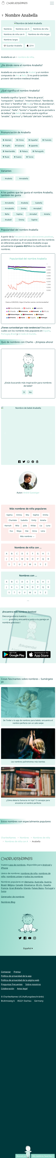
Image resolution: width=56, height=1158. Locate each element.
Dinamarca (29, 885)
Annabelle (9, 208)
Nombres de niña (40, 29)
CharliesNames (8, 837)
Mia (27, 515)
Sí (24, 392)
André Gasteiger (31, 492)
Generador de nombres (12, 896)
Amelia (47, 214)
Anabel (32, 72)
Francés (47, 140)
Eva (11, 531)
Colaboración (7, 988)
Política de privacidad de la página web (20, 980)
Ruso (6, 157)
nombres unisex (14, 876)
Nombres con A (22, 29)
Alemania (28, 881)
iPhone (4, 868)
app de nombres (17, 864)
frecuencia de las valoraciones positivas (33, 236)
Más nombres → (27, 536)
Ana (18, 75)
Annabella (23, 178)
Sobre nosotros (33, 984)
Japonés (34, 145)
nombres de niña (29, 873)
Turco (30, 157)
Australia (39, 881)
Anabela (8, 178)
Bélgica (11, 885)
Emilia (23, 208)
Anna (34, 531)
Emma (21, 219)
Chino (21, 140)
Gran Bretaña (16, 888)
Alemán (7, 140)
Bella (24, 75)
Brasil (13, 333)
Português (39, 151)
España (46, 330)
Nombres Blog (8, 902)
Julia (25, 525)
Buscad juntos (23, 1156)
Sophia (19, 214)
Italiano (20, 145)
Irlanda (27, 888)
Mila (17, 525)
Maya (19, 531)
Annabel (33, 214)
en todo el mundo (27, 333)
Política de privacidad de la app (16, 976)
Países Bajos (38, 888)
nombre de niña (26, 57)
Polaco (24, 151)
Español (34, 140)
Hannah (8, 525)
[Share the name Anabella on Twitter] (24, 461)
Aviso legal (22, 988)
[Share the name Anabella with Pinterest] (32, 461)
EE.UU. (39, 885)
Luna (48, 525)
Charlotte (13, 520)
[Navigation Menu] (52, 3)
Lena (43, 531)
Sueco (18, 157)
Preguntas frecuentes (12, 984)
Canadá (19, 885)
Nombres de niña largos (38, 34)
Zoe (26, 531)
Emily (34, 520)
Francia (4, 888)
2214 (31, 45)
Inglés (7, 145)
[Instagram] (34, 938)
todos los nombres (33, 876)
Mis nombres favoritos (42, 1156)
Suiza (3, 891)
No (30, 392)
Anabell (8, 219)
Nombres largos (11, 39)
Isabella (38, 203)
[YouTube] (30, 938)
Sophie (34, 219)
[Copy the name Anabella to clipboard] (37, 461)
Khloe (33, 525)
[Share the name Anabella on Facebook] (19, 461)
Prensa (17, 971)
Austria (47, 881)
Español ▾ (28, 948)
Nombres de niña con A (14, 34)
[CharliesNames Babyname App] (15, 3)
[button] (5, 433)
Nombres (8, 29)
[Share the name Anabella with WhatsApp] (28, 461)
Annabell (37, 208)
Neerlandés (9, 151)
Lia (41, 525)
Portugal (5, 333)
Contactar (6, 971)
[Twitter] (20, 938)
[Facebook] (25, 938)
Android (46, 864)
